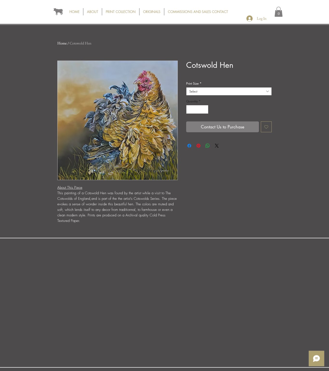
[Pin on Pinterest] (198, 146)
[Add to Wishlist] (266, 126)
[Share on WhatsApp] (208, 146)
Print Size (194, 83)
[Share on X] (217, 146)
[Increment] (205, 109)
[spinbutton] (197, 109)
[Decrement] (190, 109)
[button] (278, 12)
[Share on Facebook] (189, 146)
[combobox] (229, 91)
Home (62, 43)
